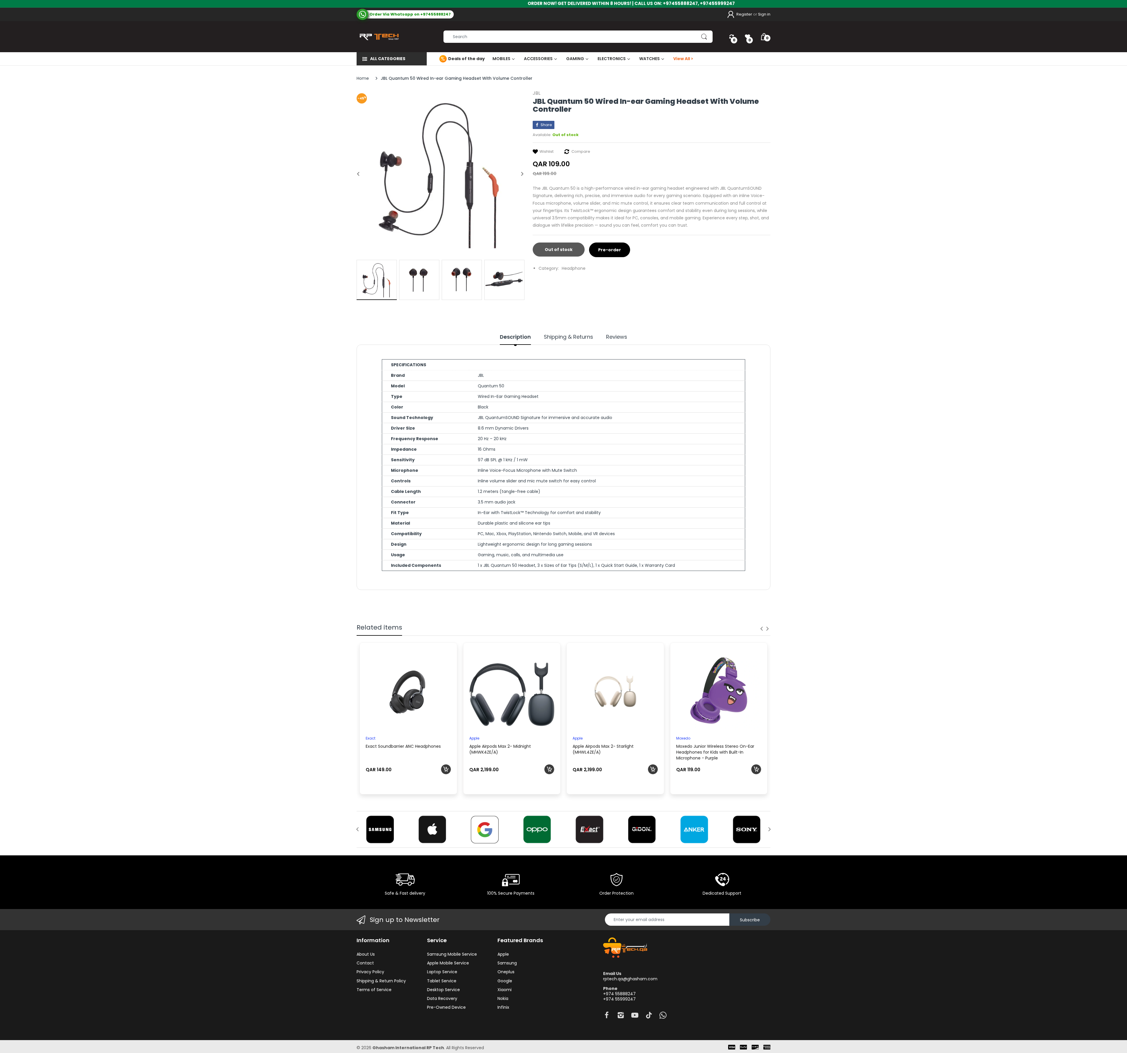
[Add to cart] (446, 769)
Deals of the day (466, 59)
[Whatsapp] (663, 1017)
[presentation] (762, 628)
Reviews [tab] (616, 336)
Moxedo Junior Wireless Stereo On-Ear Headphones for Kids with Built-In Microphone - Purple (715, 752)
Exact (370, 738)
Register (744, 14)
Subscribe (750, 920)
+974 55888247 (619, 994)
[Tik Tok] (648, 1017)
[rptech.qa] (378, 36)
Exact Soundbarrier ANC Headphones (403, 746)
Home (363, 78)
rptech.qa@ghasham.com (630, 978)
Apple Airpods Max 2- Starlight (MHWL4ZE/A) (603, 749)
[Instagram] (620, 1017)
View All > (683, 59)
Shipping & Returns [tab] (568, 336)
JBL (536, 93)
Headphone (574, 268)
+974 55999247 (619, 999)
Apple (474, 738)
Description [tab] (515, 336)
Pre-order (609, 250)
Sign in (764, 14)
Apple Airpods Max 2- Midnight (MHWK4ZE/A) (500, 749)
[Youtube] (634, 1017)
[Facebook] (606, 1017)
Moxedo (683, 738)
